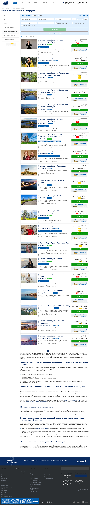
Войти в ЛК (46, 471)
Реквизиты (3, 476)
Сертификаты (4, 478)
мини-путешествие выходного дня (72, 400)
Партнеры (3, 492)
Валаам (37, 395)
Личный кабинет (33, 471)
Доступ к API (47, 474)
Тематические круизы (9, 39)
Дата (21, 36)
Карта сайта (86, 494)
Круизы (18, 468)
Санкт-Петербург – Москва (51, 58)
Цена (26, 36)
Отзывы (31, 486)
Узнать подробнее (26, 503)
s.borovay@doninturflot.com (81, 483)
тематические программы (42, 428)
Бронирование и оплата (35, 473)
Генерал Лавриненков (47, 228)
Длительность (31, 36)
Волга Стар (43, 44)
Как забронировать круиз (35, 484)
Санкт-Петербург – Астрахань (53, 166)
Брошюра (3, 494)
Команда (3, 498)
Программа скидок (34, 478)
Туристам (32, 468)
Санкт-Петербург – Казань (51, 195)
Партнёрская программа (6, 496)
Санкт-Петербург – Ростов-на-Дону (55, 243)
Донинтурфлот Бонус (35, 480)
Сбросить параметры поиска (55, 33)
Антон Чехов (44, 77)
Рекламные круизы (48, 478)
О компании (4, 468)
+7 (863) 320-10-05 (82, 2)
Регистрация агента (48, 473)
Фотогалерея (4, 490)
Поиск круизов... (55, 29)
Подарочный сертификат (35, 482)
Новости (3, 471)
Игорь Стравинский (46, 60)
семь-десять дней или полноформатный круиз (36, 401)
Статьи (3, 473)
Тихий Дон (43, 94)
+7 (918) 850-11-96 (79, 481)
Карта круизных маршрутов (36, 494)
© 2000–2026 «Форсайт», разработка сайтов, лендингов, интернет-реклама (82, 491)
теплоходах (43, 410)
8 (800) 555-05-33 (69, 2)
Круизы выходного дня (9, 35)
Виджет (46, 476)
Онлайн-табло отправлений (36, 474)
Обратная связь (80, 461)
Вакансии (3, 474)
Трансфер (32, 476)
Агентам (46, 468)
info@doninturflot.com (68, 473)
